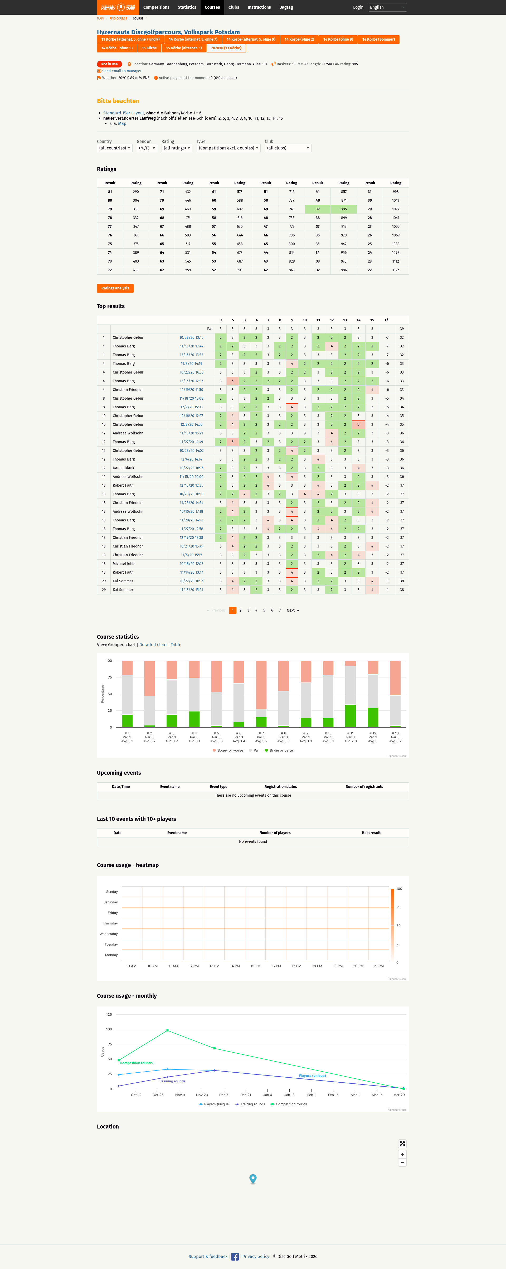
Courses (212, 7)
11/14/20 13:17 (191, 572)
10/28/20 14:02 (191, 450)
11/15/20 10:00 (191, 476)
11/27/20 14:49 (191, 442)
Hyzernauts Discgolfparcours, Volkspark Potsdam (168, 32)
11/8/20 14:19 (191, 363)
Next (291, 610)
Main (100, 18)
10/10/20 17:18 (191, 511)
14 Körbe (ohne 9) (338, 39)
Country (104, 141)
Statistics (187, 7)
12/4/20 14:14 (191, 459)
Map (122, 123)
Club (269, 141)
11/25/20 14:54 (191, 503)
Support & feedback (208, 1256)
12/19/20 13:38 (191, 537)
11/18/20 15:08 (191, 398)
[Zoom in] (402, 1154)
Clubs (233, 7)
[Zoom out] (402, 1162)
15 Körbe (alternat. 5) (184, 48)
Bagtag (286, 7)
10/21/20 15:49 (191, 546)
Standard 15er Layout (123, 112)
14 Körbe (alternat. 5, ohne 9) (251, 39)
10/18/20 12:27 (191, 563)
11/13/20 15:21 (191, 433)
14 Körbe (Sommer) (378, 39)
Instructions (259, 7)
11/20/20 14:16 (191, 520)
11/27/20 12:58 (191, 529)
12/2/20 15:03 (192, 407)
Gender (144, 141)
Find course (118, 18)
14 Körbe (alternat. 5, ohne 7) (193, 39)
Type (201, 141)
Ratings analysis (115, 288)
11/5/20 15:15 (191, 555)
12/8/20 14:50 (192, 424)
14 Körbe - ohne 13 (117, 48)
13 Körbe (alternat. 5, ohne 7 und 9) (130, 39)
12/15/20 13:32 (191, 355)
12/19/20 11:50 (191, 390)
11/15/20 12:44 (191, 346)
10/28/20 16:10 (191, 494)
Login (358, 7)
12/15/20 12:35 (191, 381)
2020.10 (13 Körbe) (226, 48)
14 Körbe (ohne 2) (299, 39)
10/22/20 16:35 (191, 372)
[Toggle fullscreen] (402, 1144)
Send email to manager (122, 71)
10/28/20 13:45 (191, 337)
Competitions (156, 7)
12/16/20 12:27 (191, 416)
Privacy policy (255, 1256)
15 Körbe (149, 48)
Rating (168, 141)
